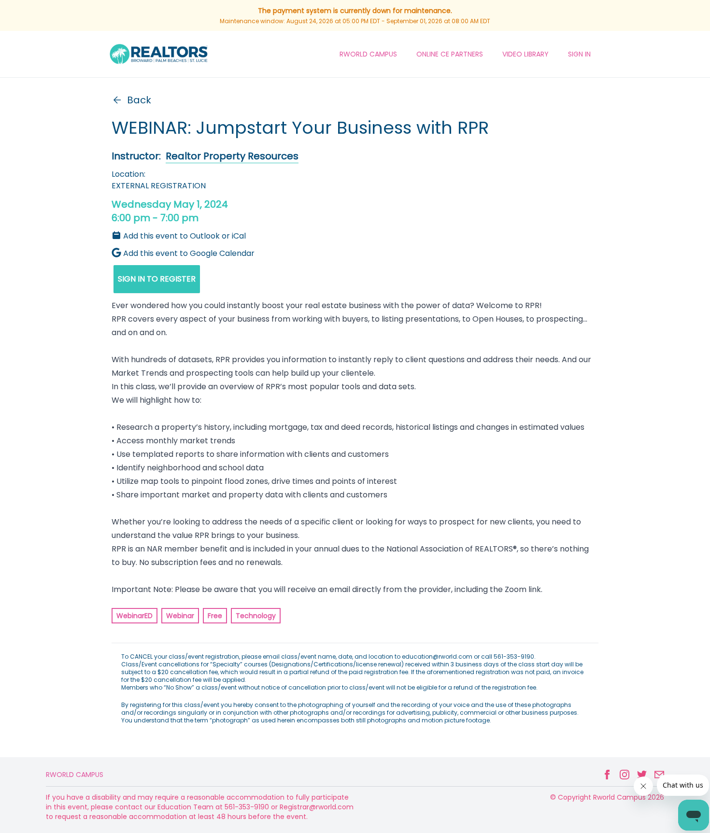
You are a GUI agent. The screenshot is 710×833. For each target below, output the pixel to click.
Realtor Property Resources (232, 156)
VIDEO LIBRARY (525, 54)
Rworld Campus (74, 774)
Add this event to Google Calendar (189, 253)
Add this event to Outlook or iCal (184, 235)
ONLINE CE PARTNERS (449, 54)
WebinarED (134, 616)
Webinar (180, 616)
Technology (256, 616)
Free (215, 616)
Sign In (579, 54)
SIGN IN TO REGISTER (157, 278)
